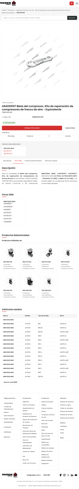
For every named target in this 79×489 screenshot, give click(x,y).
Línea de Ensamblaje (29, 437)
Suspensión (45, 463)
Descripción (7, 161)
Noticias (63, 398)
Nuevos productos (47, 402)
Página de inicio (9, 398)
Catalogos (63, 426)
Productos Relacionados (33, 161)
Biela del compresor (8, 13)
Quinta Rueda (45, 439)
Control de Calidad (29, 451)
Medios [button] (63, 423)
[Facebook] (60, 475)
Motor (43, 430)
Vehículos (7, 432)
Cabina (43, 405)
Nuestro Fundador (9, 419)
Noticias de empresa (67, 402)
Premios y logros (65, 405)
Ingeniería (26, 402)
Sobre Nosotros (9, 416)
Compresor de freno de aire (25, 10)
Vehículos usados (51, 161)
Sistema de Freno (47, 451)
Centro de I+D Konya (29, 463)
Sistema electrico (47, 460)
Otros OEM (18, 161)
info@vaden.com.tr (34, 475)
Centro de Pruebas (29, 405)
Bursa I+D (26, 460)
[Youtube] (76, 475)
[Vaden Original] (8, 3)
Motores (7, 437)
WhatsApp (11, 136)
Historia (6, 412)
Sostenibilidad (8, 422)
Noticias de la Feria (66, 415)
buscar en (72, 18)
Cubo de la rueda (47, 420)
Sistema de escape (47, 448)
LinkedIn (68, 136)
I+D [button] (24, 456)
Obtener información (32, 128)
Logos (62, 433)
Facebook (30, 136)
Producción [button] (27, 398)
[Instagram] (64, 475)
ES (71, 3)
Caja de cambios (47, 408)
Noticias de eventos (66, 411)
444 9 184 (46, 475)
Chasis (43, 411)
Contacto (7, 427)
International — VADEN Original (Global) (30, 486)
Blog (61, 438)
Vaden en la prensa (66, 408)
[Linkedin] (72, 475)
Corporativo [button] (8, 403)
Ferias (62, 429)
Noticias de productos (67, 418)
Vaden (4, 10)
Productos (11, 10)
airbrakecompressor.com (52, 486)
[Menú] (77, 3)
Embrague (44, 427)
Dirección (44, 424)
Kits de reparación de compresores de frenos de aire (52, 10)
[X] (68, 475)
